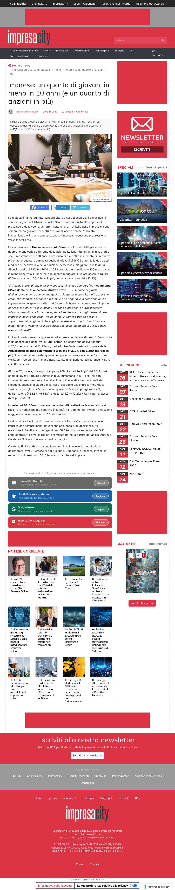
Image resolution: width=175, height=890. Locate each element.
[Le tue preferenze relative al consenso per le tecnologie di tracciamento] (157, 886)
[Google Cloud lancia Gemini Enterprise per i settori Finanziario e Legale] (74, 616)
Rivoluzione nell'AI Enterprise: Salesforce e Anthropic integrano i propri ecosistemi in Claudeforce (100, 589)
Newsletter (158, 55)
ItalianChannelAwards (148, 776)
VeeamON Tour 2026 (133, 220)
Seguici (101, 509)
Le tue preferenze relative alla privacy (102, 885)
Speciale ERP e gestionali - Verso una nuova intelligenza (140, 244)
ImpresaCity (60, 3)
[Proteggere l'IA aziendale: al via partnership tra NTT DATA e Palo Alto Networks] (101, 667)
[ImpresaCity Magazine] (142, 571)
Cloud (46, 50)
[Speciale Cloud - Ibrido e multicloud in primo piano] (142, 291)
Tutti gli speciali (156, 167)
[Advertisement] (87, 720)
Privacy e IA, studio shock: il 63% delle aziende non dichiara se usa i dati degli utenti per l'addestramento (73, 690)
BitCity (17, 776)
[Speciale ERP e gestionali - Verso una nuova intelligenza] (142, 238)
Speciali (52, 798)
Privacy (94, 864)
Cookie (80, 864)
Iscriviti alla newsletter (87, 755)
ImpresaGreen (120, 776)
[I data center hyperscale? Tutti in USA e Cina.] (74, 566)
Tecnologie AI (102, 50)
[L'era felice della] (46, 616)
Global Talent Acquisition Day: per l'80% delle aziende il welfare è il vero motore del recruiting (46, 588)
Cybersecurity (81, 50)
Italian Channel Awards (115, 3)
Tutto (163, 365)
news (27, 65)
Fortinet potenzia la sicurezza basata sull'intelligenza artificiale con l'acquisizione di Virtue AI (100, 640)
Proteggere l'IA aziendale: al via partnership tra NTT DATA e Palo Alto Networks (100, 687)
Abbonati (100, 522)
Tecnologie (62, 50)
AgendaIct (87, 782)
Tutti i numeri (157, 543)
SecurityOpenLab (84, 3)
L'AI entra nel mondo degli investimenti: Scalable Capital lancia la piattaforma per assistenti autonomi (19, 640)
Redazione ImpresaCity (26, 111)
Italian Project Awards (150, 3)
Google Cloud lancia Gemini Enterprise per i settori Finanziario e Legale (74, 637)
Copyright (106, 798)
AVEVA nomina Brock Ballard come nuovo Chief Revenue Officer (19, 585)
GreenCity (100, 776)
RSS (137, 798)
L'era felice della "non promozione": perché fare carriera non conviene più (45, 637)
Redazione (88, 798)
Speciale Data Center (132, 193)
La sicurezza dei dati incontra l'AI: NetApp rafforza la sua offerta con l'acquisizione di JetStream (46, 689)
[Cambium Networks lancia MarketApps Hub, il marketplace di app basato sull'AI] (19, 667)
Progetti (119, 50)
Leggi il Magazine (142, 603)
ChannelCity (39, 3)
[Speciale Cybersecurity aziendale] (142, 264)
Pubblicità (124, 798)
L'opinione (41, 56)
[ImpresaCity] (29, 37)
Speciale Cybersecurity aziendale (140, 273)
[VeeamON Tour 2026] (142, 211)
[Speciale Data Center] (142, 185)
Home (15, 65)
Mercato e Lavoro (20, 56)
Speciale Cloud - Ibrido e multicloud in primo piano (135, 297)
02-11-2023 (51, 111)
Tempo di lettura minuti (76, 111)
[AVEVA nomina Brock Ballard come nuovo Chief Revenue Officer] (19, 566)
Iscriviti (101, 483)
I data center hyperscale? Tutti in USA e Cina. (73, 583)
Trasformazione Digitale (24, 50)
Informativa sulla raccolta (55, 885)
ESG (132, 50)
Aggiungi (100, 496)
